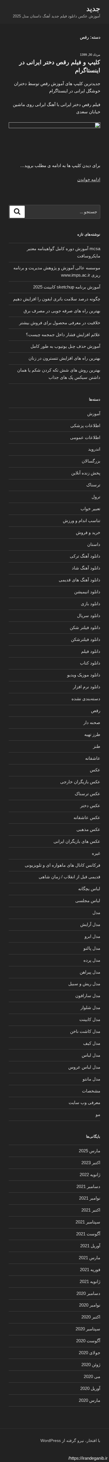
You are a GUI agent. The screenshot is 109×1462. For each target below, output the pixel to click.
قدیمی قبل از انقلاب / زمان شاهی (69, 876)
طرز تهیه (92, 734)
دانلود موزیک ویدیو (83, 674)
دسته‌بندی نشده (86, 698)
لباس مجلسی (87, 900)
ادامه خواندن (88, 179)
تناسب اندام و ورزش (81, 520)
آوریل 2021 (90, 1245)
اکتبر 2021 (90, 1209)
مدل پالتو (91, 948)
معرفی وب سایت (84, 1102)
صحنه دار (91, 722)
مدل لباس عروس (84, 1067)
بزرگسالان (91, 460)
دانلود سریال (88, 615)
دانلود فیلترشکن (85, 639)
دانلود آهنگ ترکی (85, 555)
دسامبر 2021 (88, 1186)
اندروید (94, 449)
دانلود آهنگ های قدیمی (79, 579)
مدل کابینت (89, 1019)
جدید (93, 8)
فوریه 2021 (90, 1269)
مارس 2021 (89, 1257)
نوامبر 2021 (89, 1198)
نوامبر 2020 (89, 1304)
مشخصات (91, 1090)
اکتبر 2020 (90, 1316)
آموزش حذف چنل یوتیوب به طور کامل (65, 346)
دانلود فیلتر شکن (85, 627)
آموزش (93, 413)
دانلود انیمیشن (87, 591)
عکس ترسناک (87, 793)
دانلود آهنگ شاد (86, 567)
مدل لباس (91, 1055)
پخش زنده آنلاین (85, 472)
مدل (96, 912)
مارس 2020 (89, 1400)
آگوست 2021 (88, 1233)
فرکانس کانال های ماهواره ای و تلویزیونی (62, 865)
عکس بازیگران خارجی (80, 781)
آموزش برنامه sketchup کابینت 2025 (66, 286)
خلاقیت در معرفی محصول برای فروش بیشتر (59, 322)
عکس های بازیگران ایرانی (76, 841)
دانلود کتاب (90, 662)
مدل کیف (91, 1043)
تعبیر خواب (90, 508)
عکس (95, 769)
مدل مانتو (91, 1078)
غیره (96, 853)
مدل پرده (91, 960)
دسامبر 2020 (88, 1293)
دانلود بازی (90, 603)
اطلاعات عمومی (85, 437)
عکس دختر (90, 805)
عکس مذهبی (88, 829)
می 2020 (92, 1376)
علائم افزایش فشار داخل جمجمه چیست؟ (63, 334)
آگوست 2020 (88, 1340)
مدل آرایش (90, 924)
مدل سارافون (87, 995)
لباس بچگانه (89, 888)
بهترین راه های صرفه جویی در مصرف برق (62, 310)
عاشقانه (92, 758)
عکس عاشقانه (87, 817)
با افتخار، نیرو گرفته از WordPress (70, 1440)
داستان (93, 544)
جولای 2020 (89, 1352)
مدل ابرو (92, 936)
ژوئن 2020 (90, 1364)
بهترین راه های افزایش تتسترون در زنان (64, 358)
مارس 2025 (89, 1150)
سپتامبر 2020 (88, 1328)
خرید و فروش (88, 532)
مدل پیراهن (90, 972)
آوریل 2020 (90, 1388)
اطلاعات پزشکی (85, 425)
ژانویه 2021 (90, 1281)
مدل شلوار (90, 1007)
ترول (96, 496)
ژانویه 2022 (90, 1174)
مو (98, 1114)
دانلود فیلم (90, 651)
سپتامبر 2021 (88, 1221)
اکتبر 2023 (90, 1162)
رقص (95, 710)
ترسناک (93, 484)
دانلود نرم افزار (86, 686)
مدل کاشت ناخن (85, 1031)
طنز (96, 746)
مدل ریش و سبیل (84, 983)
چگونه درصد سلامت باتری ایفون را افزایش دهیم (56, 298)
